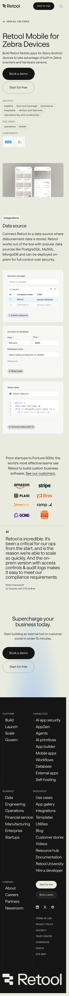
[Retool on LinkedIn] (37, 907)
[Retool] (11, 6)
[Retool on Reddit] (52, 907)
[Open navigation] (61, 6)
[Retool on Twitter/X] (45, 907)
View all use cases (17, 21)
